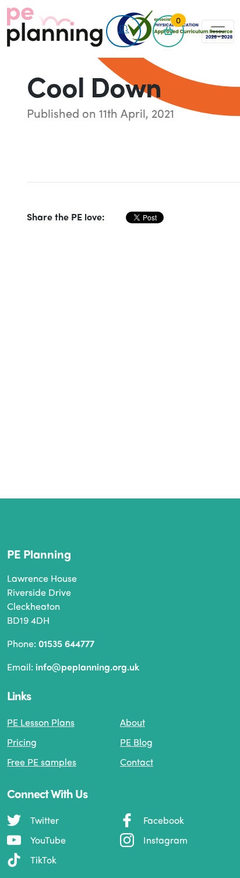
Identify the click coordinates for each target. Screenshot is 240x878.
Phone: (50, 643)
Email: (73, 666)
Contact (136, 761)
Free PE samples (41, 761)
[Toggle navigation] (218, 31)
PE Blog (136, 742)
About (132, 722)
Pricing (22, 742)
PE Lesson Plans (41, 722)
